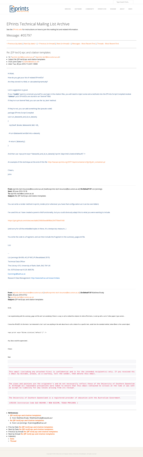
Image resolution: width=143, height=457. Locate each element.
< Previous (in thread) (46, 43)
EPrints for (102, 9)
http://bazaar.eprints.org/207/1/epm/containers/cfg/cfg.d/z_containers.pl (76, 162)
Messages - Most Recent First (83, 43)
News (130, 9)
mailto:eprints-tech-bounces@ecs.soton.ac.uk (62, 292)
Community (90, 9)
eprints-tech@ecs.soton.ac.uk (23, 57)
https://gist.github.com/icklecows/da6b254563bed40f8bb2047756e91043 (36, 220)
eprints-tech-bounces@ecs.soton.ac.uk (28, 292)
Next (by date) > (30, 43)
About (122, 9)
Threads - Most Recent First (108, 43)
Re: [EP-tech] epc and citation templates (27, 420)
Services (68, 9)
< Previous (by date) (14, 43)
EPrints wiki (17, 29)
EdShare (113, 9)
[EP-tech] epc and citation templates (25, 415)
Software (78, 9)
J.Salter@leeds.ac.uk (30, 62)
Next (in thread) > (63, 43)
